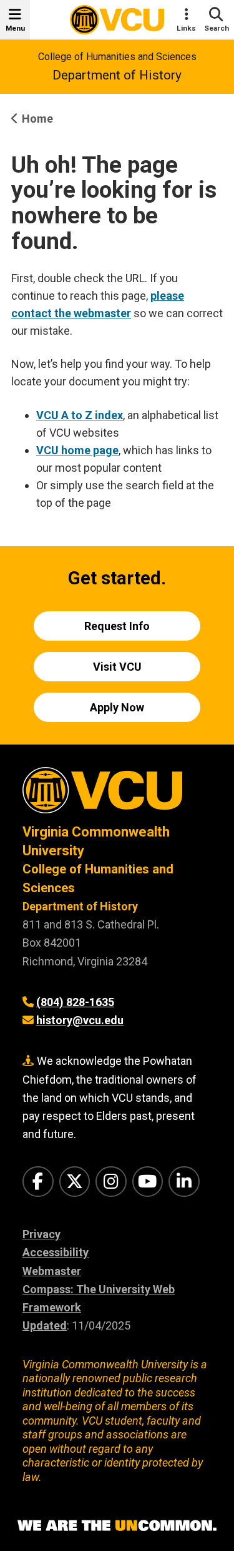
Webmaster (51, 1271)
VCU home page (77, 450)
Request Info (117, 626)
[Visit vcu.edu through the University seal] (117, 795)
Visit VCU (117, 666)
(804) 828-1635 (75, 1002)
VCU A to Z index (79, 415)
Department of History (117, 75)
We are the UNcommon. (117, 1526)
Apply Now (117, 707)
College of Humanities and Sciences (117, 57)
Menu (15, 28)
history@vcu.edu (80, 1020)
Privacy (41, 1234)
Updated (44, 1325)
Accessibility (55, 1252)
